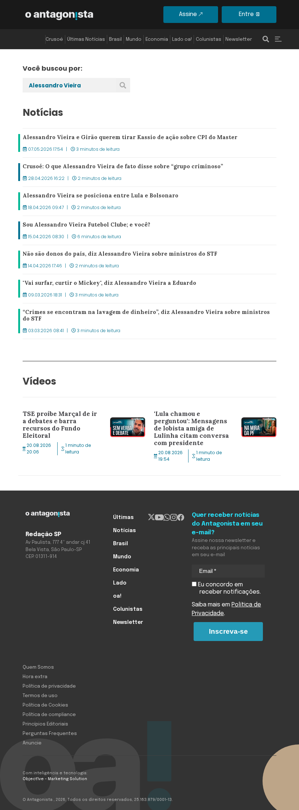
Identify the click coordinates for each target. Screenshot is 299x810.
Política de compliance (49, 714)
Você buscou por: (52, 68)
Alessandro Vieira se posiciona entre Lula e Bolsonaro (96, 197)
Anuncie (32, 743)
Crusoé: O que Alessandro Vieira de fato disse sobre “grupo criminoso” (120, 168)
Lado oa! (182, 39)
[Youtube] (159, 517)
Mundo (133, 39)
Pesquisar (123, 85)
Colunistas (208, 39)
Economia (156, 39)
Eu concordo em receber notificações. (229, 588)
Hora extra (35, 677)
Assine (188, 14)
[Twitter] (151, 517)
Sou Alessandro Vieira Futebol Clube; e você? (84, 226)
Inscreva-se (228, 631)
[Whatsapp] (166, 517)
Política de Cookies (45, 705)
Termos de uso (40, 695)
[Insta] (173, 517)
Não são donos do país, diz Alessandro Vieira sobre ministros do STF (117, 255)
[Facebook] (180, 517)
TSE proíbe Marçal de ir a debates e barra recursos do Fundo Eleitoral (84, 410)
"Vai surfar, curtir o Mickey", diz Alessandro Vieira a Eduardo (106, 284)
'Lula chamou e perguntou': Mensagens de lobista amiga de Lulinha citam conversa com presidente (215, 415)
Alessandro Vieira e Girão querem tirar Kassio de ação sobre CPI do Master (126, 138)
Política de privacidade (49, 686)
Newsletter (238, 39)
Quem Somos (38, 667)
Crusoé (54, 39)
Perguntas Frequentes (50, 733)
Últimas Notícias (86, 39)
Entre (246, 14)
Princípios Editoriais (45, 724)
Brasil (115, 39)
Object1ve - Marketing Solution (55, 779)
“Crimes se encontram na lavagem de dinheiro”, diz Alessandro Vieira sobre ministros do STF (145, 317)
